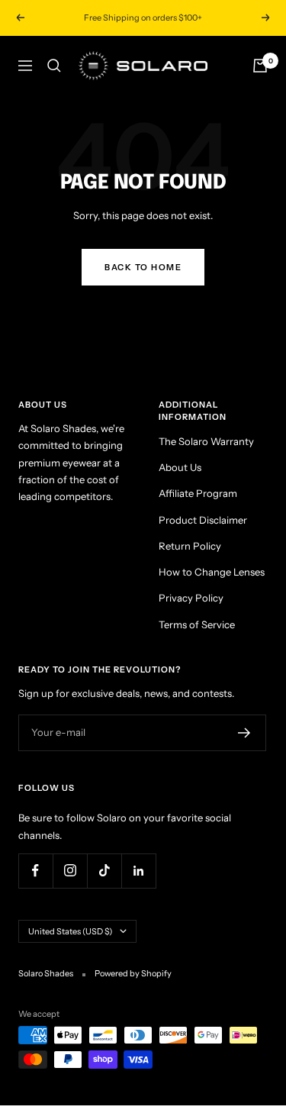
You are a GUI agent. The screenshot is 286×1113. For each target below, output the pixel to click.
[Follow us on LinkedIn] (138, 870)
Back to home (143, 267)
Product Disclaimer (203, 520)
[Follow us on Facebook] (35, 870)
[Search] (54, 66)
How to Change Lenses (212, 572)
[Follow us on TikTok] (104, 870)
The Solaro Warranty (206, 441)
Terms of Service (197, 624)
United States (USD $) (70, 931)
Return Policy (190, 546)
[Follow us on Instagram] (70, 870)
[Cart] (260, 66)
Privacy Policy (191, 598)
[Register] (244, 732)
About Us (180, 467)
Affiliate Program (198, 493)
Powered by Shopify (133, 973)
